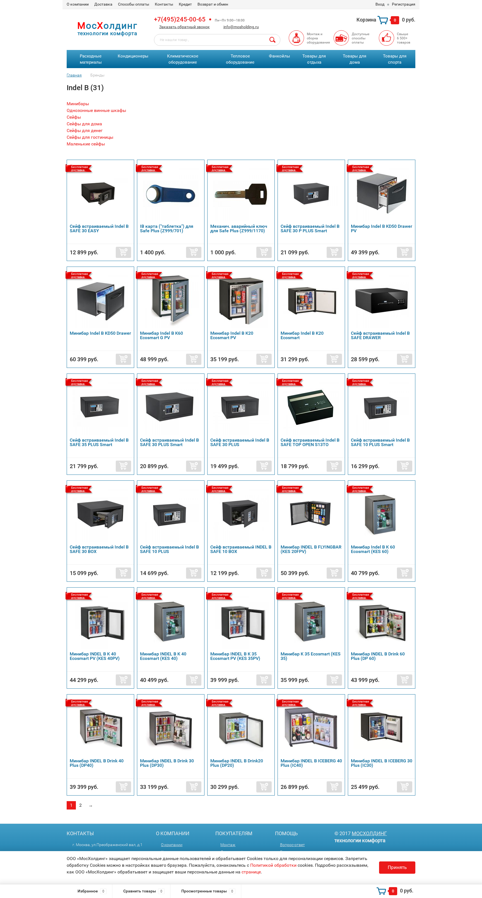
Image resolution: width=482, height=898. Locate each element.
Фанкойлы (279, 56)
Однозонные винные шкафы (96, 110)
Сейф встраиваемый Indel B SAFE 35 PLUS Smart (99, 442)
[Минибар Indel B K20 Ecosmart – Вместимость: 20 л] (311, 300)
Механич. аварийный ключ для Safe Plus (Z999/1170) (238, 228)
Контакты (164, 4)
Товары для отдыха (314, 59)
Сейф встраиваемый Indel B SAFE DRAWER (380, 335)
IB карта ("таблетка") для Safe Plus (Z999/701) (166, 228)
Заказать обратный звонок (184, 27)
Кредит (185, 4)
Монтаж (227, 844)
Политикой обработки (273, 865)
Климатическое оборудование (182, 59)
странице (251, 872)
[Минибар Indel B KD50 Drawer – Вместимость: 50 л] (100, 300)
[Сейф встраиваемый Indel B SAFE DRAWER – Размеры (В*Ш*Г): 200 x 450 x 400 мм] (381, 300)
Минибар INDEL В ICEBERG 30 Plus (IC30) (381, 763)
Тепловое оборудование (240, 59)
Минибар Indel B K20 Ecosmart (302, 335)
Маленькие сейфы (86, 144)
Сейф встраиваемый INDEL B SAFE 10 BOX (240, 549)
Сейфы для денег (85, 130)
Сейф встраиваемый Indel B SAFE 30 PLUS (239, 442)
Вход (379, 4)
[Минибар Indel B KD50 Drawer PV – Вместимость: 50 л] (381, 193)
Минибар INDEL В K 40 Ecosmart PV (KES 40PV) (95, 656)
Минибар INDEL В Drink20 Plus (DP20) (236, 763)
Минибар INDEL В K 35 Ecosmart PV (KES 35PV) (235, 656)
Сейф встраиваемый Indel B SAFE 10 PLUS (169, 549)
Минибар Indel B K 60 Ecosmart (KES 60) (373, 549)
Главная (74, 75)
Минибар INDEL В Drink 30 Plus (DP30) (167, 763)
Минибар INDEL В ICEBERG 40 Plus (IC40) (311, 763)
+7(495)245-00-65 (180, 19)
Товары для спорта (394, 59)
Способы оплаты (133, 4)
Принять (397, 867)
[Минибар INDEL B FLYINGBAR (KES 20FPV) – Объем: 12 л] (311, 514)
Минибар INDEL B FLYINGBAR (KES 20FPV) (311, 549)
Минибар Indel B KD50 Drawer (100, 333)
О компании (78, 4)
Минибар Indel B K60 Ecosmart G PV (161, 335)
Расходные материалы (91, 59)
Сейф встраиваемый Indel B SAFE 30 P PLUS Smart (310, 228)
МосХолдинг (369, 833)
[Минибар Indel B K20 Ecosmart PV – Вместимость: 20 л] (241, 300)
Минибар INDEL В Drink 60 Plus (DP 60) (378, 656)
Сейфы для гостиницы (90, 137)
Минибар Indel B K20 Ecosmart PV (231, 335)
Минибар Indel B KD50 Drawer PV (381, 228)
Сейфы (74, 117)
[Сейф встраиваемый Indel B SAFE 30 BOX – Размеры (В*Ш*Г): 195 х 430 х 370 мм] (100, 514)
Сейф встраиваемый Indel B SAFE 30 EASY (99, 228)
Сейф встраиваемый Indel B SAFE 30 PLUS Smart (169, 442)
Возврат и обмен (212, 4)
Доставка (103, 4)
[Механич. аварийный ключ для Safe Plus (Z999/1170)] (241, 193)
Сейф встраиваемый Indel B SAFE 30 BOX (99, 549)
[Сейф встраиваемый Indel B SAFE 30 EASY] (100, 193)
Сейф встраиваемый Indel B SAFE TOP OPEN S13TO (310, 442)
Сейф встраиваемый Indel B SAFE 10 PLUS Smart (380, 442)
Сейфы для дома (84, 123)
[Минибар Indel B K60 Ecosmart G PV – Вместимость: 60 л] (171, 300)
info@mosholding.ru (241, 27)
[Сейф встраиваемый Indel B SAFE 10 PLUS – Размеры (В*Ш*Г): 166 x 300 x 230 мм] (171, 514)
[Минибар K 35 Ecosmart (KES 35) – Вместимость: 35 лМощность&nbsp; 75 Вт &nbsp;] (311, 621)
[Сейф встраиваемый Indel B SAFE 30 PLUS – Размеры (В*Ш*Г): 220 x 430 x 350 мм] (241, 407)
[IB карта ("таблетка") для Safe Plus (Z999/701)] (171, 193)
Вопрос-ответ (292, 844)
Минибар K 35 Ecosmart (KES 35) (311, 656)
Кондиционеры (133, 56)
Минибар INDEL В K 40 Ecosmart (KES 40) (163, 656)
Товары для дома (354, 59)
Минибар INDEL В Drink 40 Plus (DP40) (97, 763)
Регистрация (403, 4)
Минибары (78, 103)
